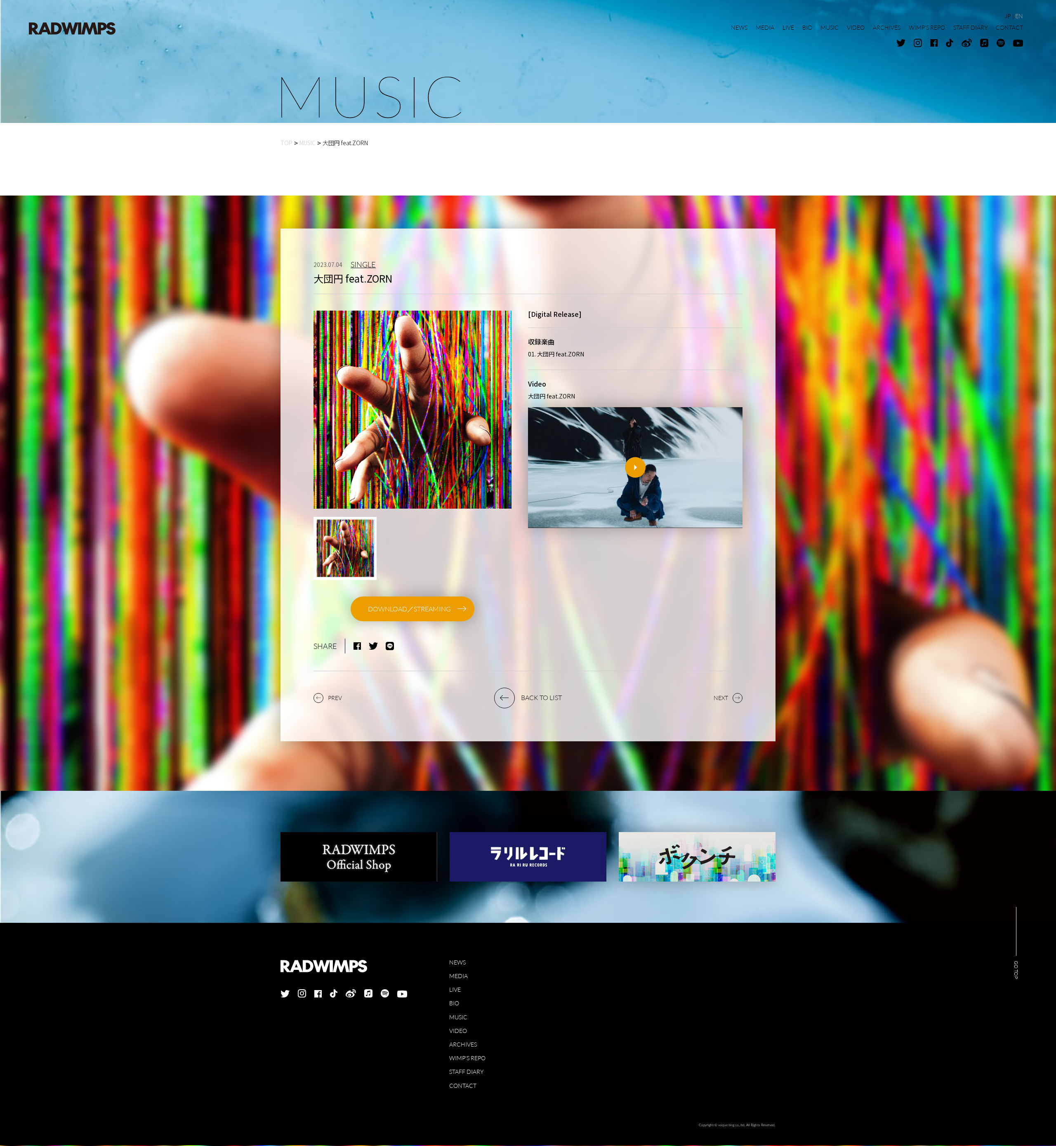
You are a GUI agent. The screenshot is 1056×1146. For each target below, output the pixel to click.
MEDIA (458, 976)
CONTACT (462, 1086)
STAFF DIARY (466, 1072)
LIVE (455, 990)
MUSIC (458, 1018)
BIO (454, 1004)
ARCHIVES (463, 1045)
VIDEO (458, 1031)
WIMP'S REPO (467, 1058)
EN (1019, 16)
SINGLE (363, 265)
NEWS (457, 963)
